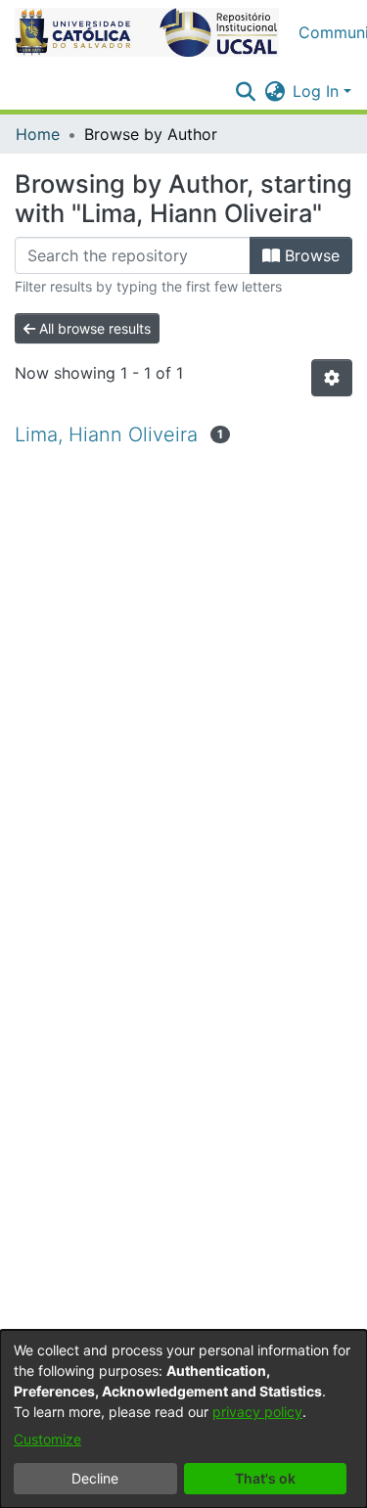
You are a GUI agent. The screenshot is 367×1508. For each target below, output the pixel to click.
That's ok (265, 1478)
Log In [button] (318, 91)
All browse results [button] (93, 328)
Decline (94, 1478)
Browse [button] (310, 255)
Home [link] (38, 134)
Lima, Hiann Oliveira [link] (106, 434)
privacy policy (257, 1411)
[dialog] (183, 1419)
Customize (47, 1439)
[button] (147, 32)
